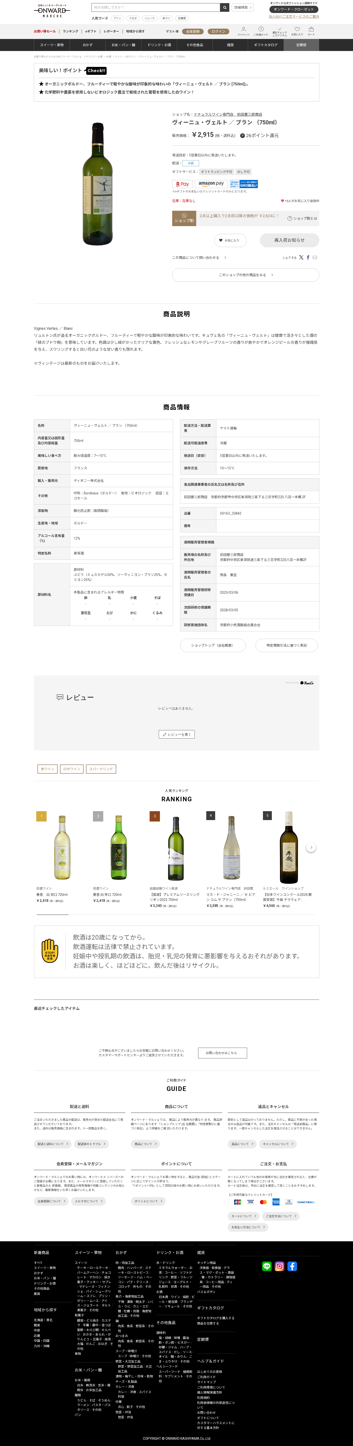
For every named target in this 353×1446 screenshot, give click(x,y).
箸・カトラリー (212, 1277)
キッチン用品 (206, 1263)
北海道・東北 (43, 1320)
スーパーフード (169, 1372)
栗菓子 (81, 1310)
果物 (78, 1354)
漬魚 (130, 1302)
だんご (90, 1344)
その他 (93, 1310)
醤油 (186, 1338)
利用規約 (203, 1398)
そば (92, 1400)
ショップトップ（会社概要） (213, 645)
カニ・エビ (141, 1306)
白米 (80, 1385)
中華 (119, 1402)
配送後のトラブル (89, 1144)
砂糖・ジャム (168, 1347)
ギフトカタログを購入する (216, 1318)
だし (177, 1352)
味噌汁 (134, 1356)
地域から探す (135, 31)
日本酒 (163, 1297)
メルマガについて (86, 1201)
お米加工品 (94, 1390)
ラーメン (83, 1405)
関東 (37, 1325)
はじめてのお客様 (209, 1372)
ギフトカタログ (266, 45)
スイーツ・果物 (52, 45)
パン (78, 1415)
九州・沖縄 (41, 1346)
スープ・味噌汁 (126, 1351)
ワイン (175, 1297)
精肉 (121, 1268)
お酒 (159, 1292)
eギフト (91, 31)
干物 (121, 1302)
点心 (121, 1407)
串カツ (166, 18)
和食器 (216, 1268)
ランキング (70, 31)
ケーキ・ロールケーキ (92, 1268)
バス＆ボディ (206, 1292)
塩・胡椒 (165, 1338)
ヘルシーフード (167, 1366)
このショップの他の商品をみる (242, 275)
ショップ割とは (305, 218)
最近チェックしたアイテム (280, 34)
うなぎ (133, 18)
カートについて (241, 1216)
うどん (81, 1400)
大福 (80, 1344)
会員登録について (49, 1201)
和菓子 (79, 1315)
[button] (42, 847)
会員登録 (193, 31)
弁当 (130, 1417)
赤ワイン (47, 769)
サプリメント (173, 1376)
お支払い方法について (245, 1227)
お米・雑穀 (82, 1380)
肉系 (121, 1326)
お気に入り (297, 34)
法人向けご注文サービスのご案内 (294, 17)
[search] (224, 7)
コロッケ (124, 1286)
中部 (37, 1330)
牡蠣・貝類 (131, 1311)
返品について (240, 1144)
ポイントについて (146, 1201)
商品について (143, 1144)
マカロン (95, 1277)
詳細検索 (241, 7)
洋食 (133, 1392)
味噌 (177, 1338)
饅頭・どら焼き (88, 1320)
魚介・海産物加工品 (130, 1296)
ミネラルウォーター (173, 1268)
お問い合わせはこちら (221, 1053)
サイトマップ (206, 1382)
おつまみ (122, 1336)
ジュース (150, 18)
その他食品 (194, 45)
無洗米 (90, 1385)
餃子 (130, 1407)
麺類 (78, 1395)
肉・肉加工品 (125, 1263)
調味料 (161, 1333)
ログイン (218, 31)
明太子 (140, 1302)
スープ (122, 1356)
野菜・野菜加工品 (130, 1366)
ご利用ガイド (261, 34)
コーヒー (170, 1272)
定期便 (182, 18)
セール (45, 31)
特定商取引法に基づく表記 (287, 645)
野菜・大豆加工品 (128, 1361)
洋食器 (204, 1268)
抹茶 (108, 1339)
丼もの (137, 1286)
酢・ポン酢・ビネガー (174, 1342)
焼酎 (186, 1297)
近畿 (37, 1336)
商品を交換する (208, 1323)
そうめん (104, 1400)
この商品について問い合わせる (195, 258)
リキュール (172, 1306)
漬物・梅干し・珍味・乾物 (134, 1376)
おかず (88, 45)
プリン (117, 18)
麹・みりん (178, 1356)
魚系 (130, 1326)
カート (311, 34)
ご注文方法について (279, 1216)
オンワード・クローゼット (294, 9)
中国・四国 (41, 1341)
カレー (122, 1392)
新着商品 (41, 1252)
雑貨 (230, 45)
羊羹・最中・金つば (97, 1325)
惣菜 (121, 1417)
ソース (187, 1352)
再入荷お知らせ (289, 240)
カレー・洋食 (125, 1387)
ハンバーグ (134, 1268)
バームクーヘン (88, 1272)
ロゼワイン (71, 769)
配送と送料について (51, 1144)
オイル (163, 1356)
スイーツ (81, 1263)
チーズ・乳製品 (126, 1381)
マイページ (243, 34)
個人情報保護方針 (209, 1392)
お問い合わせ (206, 1412)
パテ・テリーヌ (138, 1282)
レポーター (111, 31)
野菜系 (140, 1326)
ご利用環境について (211, 1387)
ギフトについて (208, 1418)
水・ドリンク (165, 1263)
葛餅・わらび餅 (88, 1330)
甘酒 (174, 1286)
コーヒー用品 (214, 1282)
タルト (106, 1305)
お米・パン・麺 (123, 45)
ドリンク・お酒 (159, 45)
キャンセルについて (276, 1144)
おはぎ (102, 1344)
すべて (38, 1263)
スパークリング (101, 769)
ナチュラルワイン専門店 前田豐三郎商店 (228, 114)
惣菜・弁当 (123, 1412)
